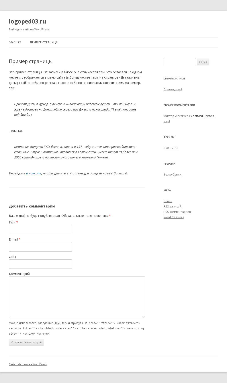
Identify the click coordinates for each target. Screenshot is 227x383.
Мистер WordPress (177, 116)
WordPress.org (174, 217)
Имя (13, 222)
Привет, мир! (173, 89)
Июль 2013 (171, 148)
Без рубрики (172, 174)
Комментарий (19, 274)
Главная (15, 42)
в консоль (33, 173)
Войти (168, 201)
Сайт (12, 257)
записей (172, 206)
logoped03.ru (27, 21)
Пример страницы (44, 42)
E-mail (14, 239)
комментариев (177, 212)
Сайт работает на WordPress (28, 364)
